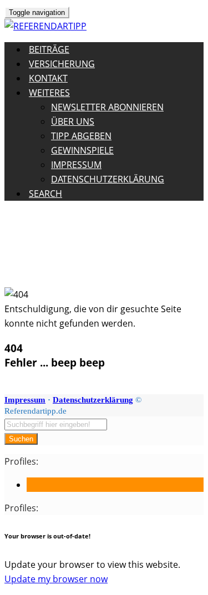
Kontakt (48, 78)
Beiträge (49, 49)
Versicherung (62, 64)
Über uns (72, 121)
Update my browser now (56, 579)
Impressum (76, 165)
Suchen (21, 439)
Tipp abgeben (81, 136)
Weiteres (49, 93)
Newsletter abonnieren (107, 107)
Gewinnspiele (82, 150)
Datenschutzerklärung (107, 179)
